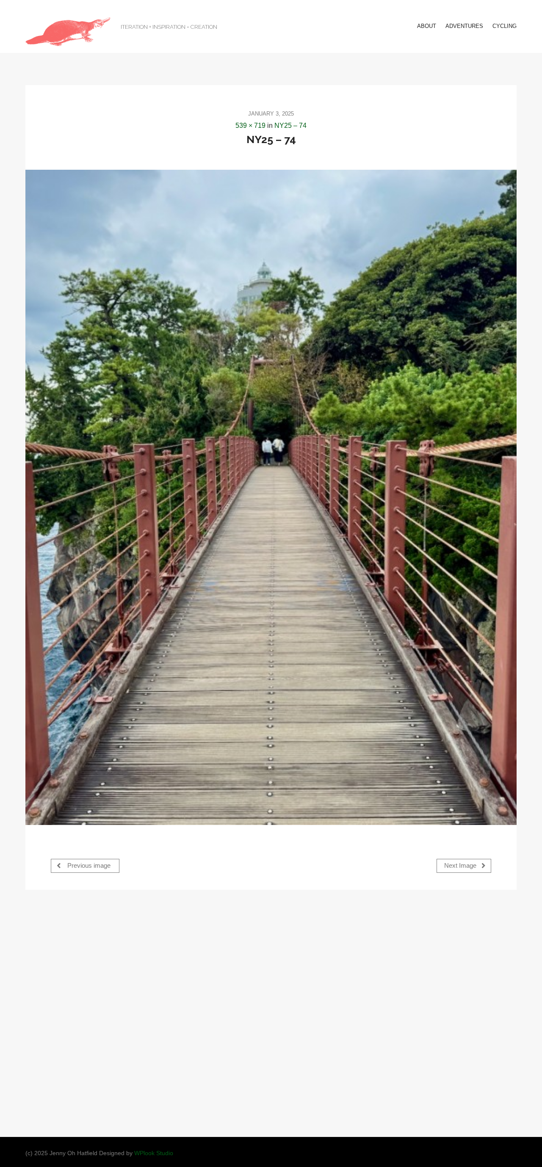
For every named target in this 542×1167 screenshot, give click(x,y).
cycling (504, 26)
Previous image (88, 865)
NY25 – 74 (290, 125)
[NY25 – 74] (271, 497)
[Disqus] (271, 1012)
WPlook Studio (153, 1153)
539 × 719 (250, 125)
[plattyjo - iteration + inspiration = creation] (67, 31)
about (426, 26)
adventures (464, 26)
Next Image (461, 865)
